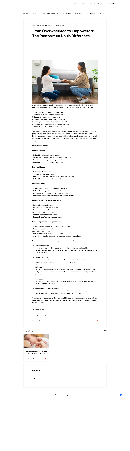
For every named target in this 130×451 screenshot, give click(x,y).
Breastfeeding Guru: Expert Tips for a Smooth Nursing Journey (36, 404)
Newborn (34, 13)
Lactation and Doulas (39, 361)
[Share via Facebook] (33, 367)
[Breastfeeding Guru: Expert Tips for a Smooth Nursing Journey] (36, 393)
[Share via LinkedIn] (42, 367)
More (100, 13)
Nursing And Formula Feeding (49, 13)
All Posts (25, 13)
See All (105, 382)
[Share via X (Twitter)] (37, 367)
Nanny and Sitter (91, 13)
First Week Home (66, 13)
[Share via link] (46, 367)
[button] (83, 3)
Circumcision (78, 13)
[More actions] (97, 25)
